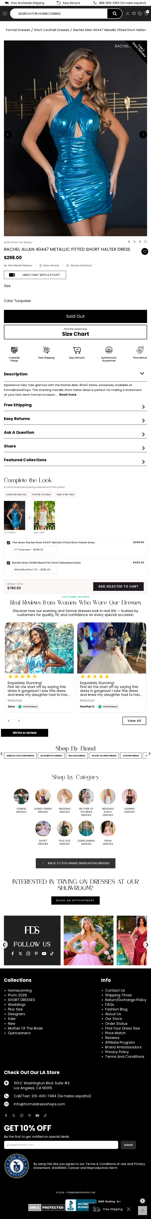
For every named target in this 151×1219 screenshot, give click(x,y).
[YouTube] (44, 953)
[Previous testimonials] (9, 721)
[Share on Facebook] (129, 241)
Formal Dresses (18, 30)
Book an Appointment (75, 900)
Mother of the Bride (25, 1028)
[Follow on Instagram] (22, 1115)
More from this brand (18, 242)
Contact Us (115, 990)
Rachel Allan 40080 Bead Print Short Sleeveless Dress (46, 563)
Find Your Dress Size (122, 1028)
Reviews (112, 1037)
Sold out (75, 316)
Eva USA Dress (76, 755)
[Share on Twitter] (134, 241)
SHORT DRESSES (21, 999)
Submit (128, 1144)
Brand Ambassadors (123, 1047)
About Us (113, 1013)
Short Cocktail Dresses (51, 30)
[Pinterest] (36, 953)
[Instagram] (28, 953)
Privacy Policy (117, 1051)
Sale (11, 1018)
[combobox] (58, 13)
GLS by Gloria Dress (104, 755)
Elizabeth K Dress (51, 755)
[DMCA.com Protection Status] (46, 1207)
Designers (16, 1013)
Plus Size (15, 1009)
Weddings (17, 1004)
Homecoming (20, 990)
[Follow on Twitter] (14, 1115)
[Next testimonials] (19, 721)
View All (134, 721)
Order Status (116, 1023)
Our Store (113, 1018)
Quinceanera (19, 1032)
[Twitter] (20, 953)
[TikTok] (52, 953)
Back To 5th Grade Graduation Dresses (79, 863)
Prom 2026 (17, 995)
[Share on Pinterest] (140, 241)
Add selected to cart (118, 586)
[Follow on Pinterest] (29, 1115)
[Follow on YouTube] (37, 1115)
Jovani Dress (131, 755)
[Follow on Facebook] (6, 1115)
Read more (15, 700)
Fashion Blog (116, 1009)
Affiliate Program (120, 1042)
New (11, 1023)
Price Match (115, 1032)
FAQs (109, 1004)
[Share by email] (145, 241)
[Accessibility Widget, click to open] (142, 1201)
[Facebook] (12, 953)
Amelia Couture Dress (20, 755)
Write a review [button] (25, 732)
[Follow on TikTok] (45, 1115)
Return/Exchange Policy (125, 999)
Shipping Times (118, 995)
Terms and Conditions (124, 1056)
